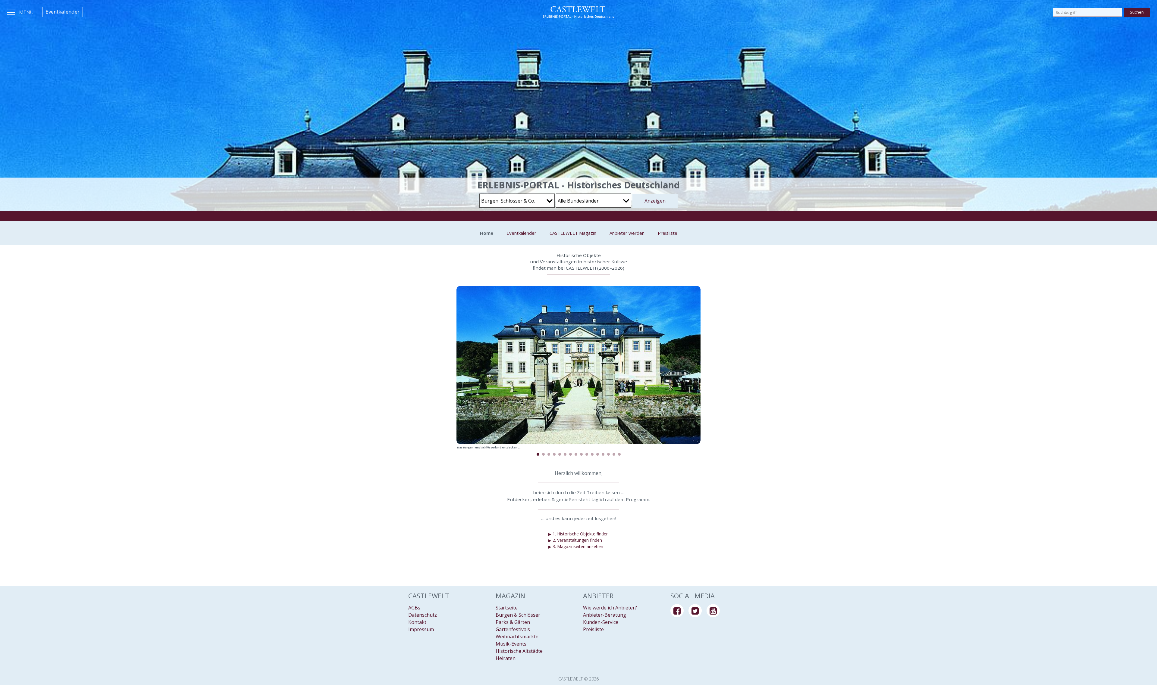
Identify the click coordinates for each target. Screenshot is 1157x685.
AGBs (414, 607)
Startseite (507, 607)
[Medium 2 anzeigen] (543, 454)
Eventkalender (62, 11)
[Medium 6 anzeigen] (565, 454)
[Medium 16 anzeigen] (619, 454)
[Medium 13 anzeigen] (603, 454)
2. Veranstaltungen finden (575, 540)
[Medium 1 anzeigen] (538, 454)
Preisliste (667, 233)
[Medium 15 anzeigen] (614, 454)
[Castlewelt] (578, 12)
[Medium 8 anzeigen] (576, 454)
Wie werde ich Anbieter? (610, 607)
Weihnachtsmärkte (517, 636)
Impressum (421, 629)
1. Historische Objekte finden (578, 534)
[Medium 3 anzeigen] (548, 454)
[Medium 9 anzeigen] (581, 454)
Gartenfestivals (513, 629)
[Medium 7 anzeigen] (570, 454)
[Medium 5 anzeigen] (559, 454)
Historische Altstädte (519, 651)
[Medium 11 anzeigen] (592, 454)
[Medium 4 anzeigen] (554, 454)
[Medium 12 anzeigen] (597, 454)
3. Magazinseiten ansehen (575, 546)
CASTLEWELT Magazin (573, 233)
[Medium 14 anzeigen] (608, 454)
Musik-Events (511, 643)
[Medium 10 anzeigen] (586, 454)
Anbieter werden (627, 233)
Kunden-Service (600, 622)
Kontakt (417, 622)
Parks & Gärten (513, 622)
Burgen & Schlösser (518, 615)
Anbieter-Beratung (604, 615)
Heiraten (506, 658)
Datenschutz (422, 615)
